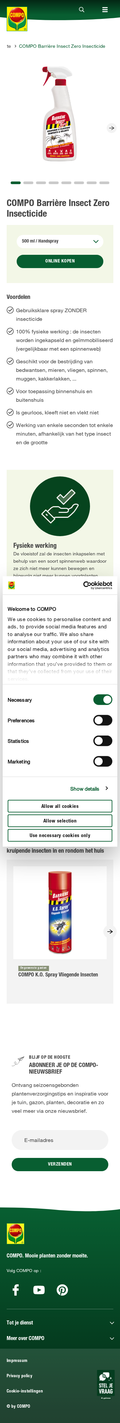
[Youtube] (39, 1290)
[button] (16, 182)
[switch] (102, 720)
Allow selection (60, 821)
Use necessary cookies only (60, 835)
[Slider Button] (112, 128)
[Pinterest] (62, 1290)
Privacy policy (19, 1376)
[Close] (81, 10)
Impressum (17, 1361)
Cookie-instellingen (25, 1391)
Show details (84, 788)
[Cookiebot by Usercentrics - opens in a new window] (84, 585)
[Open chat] (106, 1385)
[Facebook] (16, 1290)
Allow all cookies (60, 806)
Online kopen (60, 261)
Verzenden (60, 1164)
